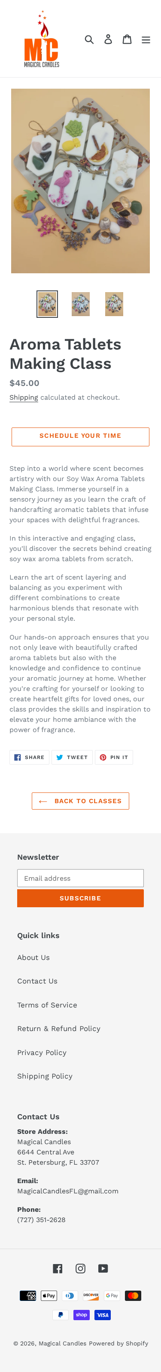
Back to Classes (87, 801)
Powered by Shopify (118, 1343)
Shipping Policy (45, 1076)
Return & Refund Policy (58, 1028)
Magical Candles (62, 1343)
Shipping (23, 397)
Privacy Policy (42, 1052)
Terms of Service (47, 1005)
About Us (33, 957)
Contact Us (37, 981)
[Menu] (146, 38)
